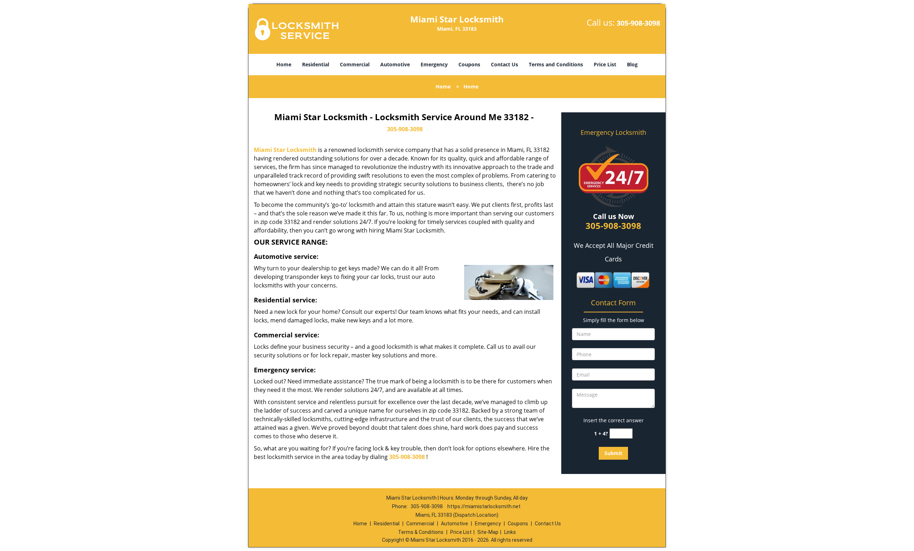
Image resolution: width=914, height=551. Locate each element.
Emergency (434, 64)
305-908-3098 (638, 23)
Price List (605, 64)
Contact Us (504, 64)
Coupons (469, 64)
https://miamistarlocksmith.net (484, 506)
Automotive (395, 64)
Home (283, 64)
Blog (632, 64)
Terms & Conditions (420, 532)
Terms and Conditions (556, 64)
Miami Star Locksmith (285, 150)
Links (510, 532)
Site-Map (487, 532)
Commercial (355, 64)
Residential (315, 64)
